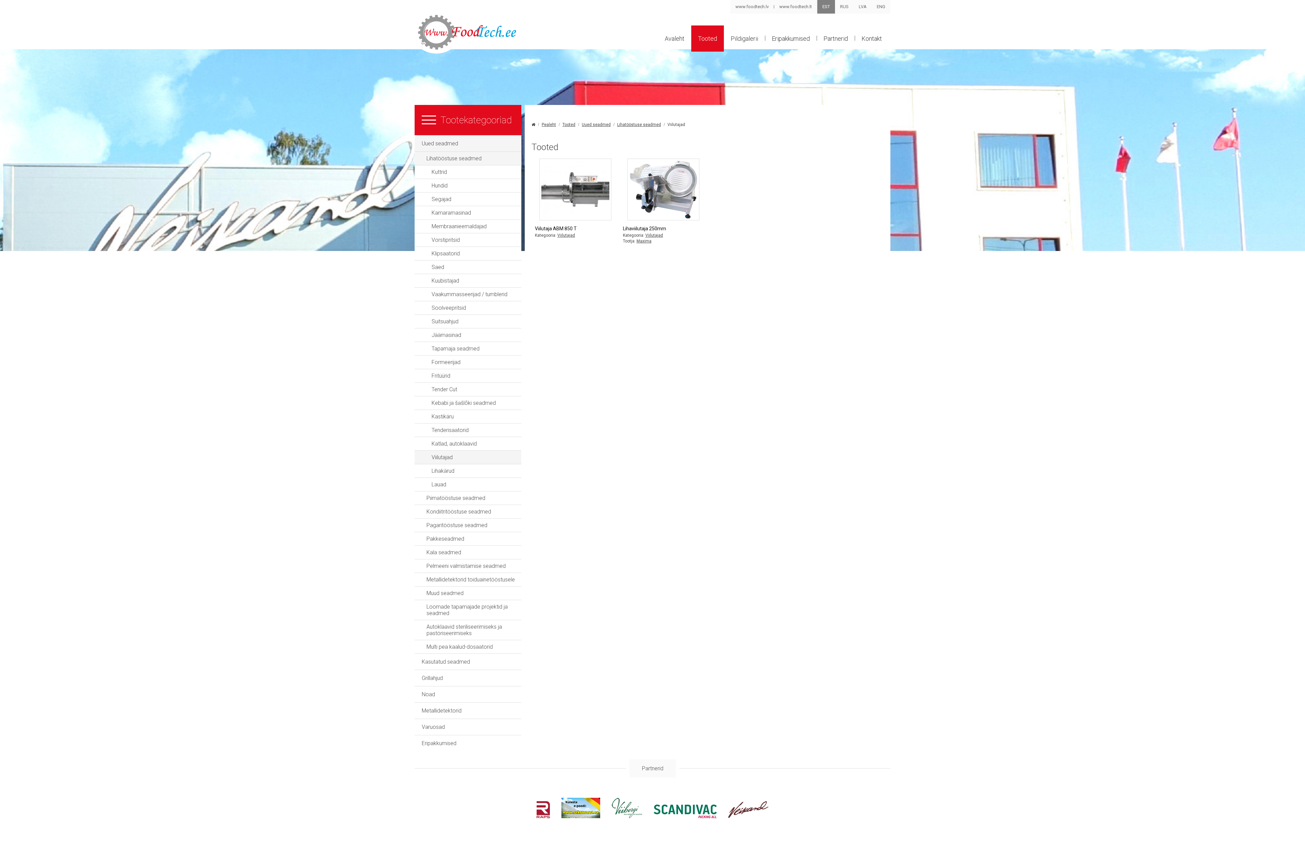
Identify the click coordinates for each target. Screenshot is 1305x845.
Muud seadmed (445, 593)
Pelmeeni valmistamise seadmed (466, 566)
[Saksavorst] (580, 816)
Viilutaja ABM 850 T (556, 228)
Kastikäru (443, 416)
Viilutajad (442, 457)
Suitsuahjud (445, 321)
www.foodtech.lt (795, 6)
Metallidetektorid (442, 710)
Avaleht (674, 38)
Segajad (441, 199)
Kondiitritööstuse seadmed (459, 511)
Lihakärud (443, 471)
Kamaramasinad (451, 213)
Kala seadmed (444, 552)
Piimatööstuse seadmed (456, 498)
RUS (844, 6)
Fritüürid (441, 376)
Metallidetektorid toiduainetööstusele (471, 579)
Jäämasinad (446, 335)
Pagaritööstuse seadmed (457, 525)
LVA (863, 6)
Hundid (440, 185)
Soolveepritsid (449, 308)
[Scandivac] (685, 816)
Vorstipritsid (446, 240)
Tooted (707, 38)
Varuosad (433, 727)
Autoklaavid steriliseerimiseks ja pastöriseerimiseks (464, 630)
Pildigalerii (744, 38)
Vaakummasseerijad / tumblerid (469, 294)
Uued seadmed (440, 143)
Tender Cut (444, 389)
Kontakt (872, 38)
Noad (428, 694)
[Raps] (543, 816)
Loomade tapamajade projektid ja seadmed (467, 610)
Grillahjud (432, 678)
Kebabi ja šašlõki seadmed (464, 403)
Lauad (439, 484)
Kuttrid (439, 172)
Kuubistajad (445, 280)
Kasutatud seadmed (446, 662)
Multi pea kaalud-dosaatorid (460, 647)
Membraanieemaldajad (459, 226)
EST (826, 6)
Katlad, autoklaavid (454, 444)
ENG (881, 6)
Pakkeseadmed (445, 539)
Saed (438, 267)
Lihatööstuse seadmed (454, 158)
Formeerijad (446, 362)
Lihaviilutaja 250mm (644, 228)
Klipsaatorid (446, 253)
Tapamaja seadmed (456, 348)
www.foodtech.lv (752, 6)
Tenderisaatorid (450, 430)
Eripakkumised (791, 38)
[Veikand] (748, 816)
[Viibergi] (627, 816)
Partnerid (835, 38)
